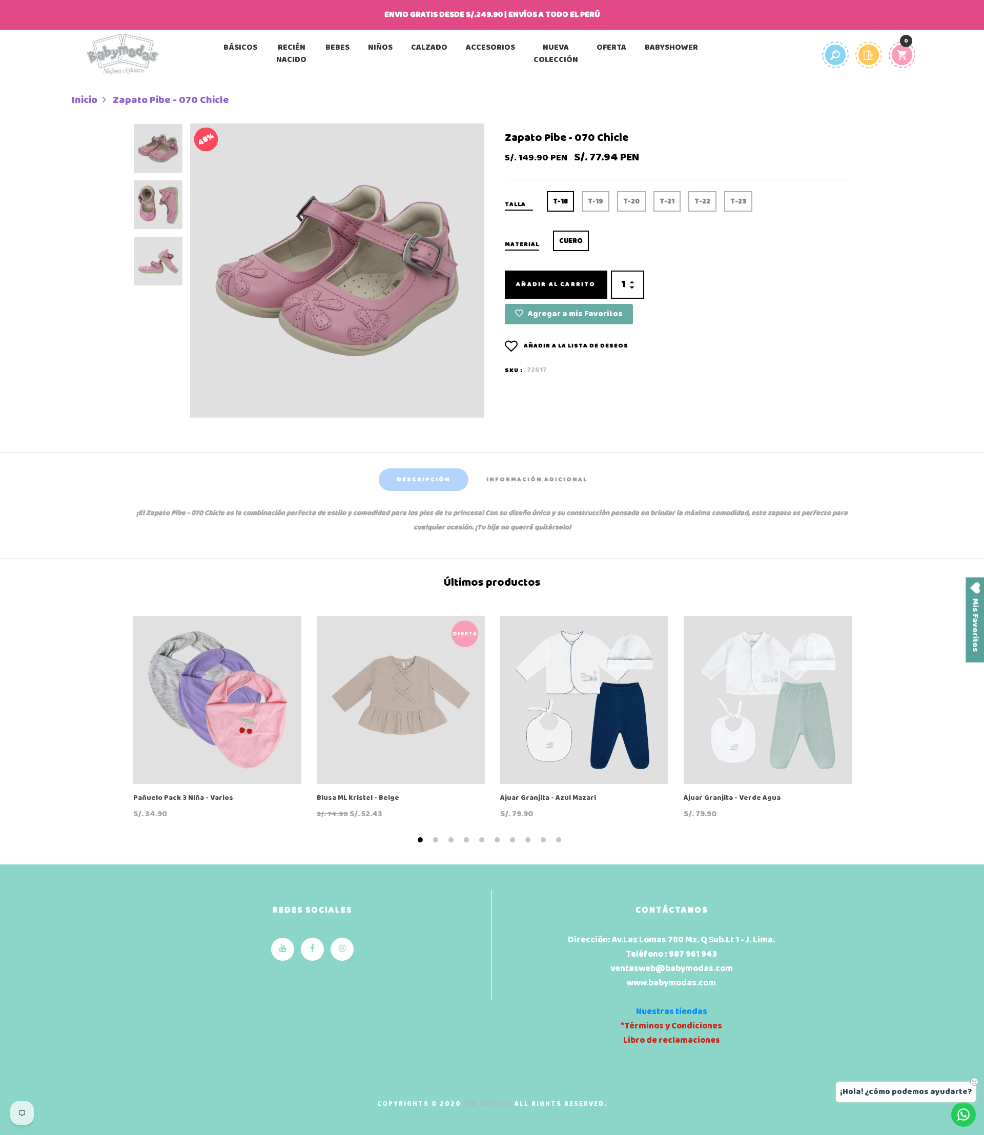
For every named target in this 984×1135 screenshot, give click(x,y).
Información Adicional (536, 479)
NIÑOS (380, 47)
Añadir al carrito (556, 284)
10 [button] (560, 840)
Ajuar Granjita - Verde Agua (732, 798)
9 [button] (544, 840)
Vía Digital (488, 1104)
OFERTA (611, 47)
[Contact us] (963, 1114)
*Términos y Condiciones (671, 1026)
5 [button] (483, 840)
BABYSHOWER (671, 47)
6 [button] (498, 840)
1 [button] (421, 840)
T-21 (667, 202)
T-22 (702, 202)
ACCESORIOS (490, 47)
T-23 (738, 202)
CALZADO (429, 47)
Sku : (514, 370)
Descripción (423, 479)
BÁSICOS (240, 47)
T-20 (631, 202)
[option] (158, 151)
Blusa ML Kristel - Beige (358, 798)
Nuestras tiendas (671, 1012)
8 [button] (529, 840)
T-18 (560, 202)
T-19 (595, 202)
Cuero (571, 241)
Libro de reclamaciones (671, 1040)
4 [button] (467, 840)
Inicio (84, 100)
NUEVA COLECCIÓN (556, 54)
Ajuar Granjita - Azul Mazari (548, 798)
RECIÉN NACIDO (291, 54)
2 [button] (437, 840)
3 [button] (452, 840)
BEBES (337, 47)
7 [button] (513, 840)
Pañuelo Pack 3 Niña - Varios (183, 798)
